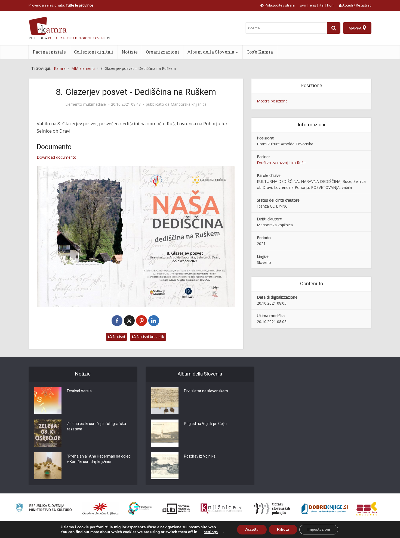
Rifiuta (283, 529)
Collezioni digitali (93, 52)
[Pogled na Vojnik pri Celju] (165, 433)
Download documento (56, 157)
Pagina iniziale (49, 52)
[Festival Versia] (47, 400)
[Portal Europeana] (140, 508)
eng (313, 5)
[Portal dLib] (176, 508)
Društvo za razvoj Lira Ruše (281, 162)
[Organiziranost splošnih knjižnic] (100, 508)
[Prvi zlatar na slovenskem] (165, 400)
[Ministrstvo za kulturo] (43, 508)
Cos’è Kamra (260, 52)
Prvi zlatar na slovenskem (206, 391)
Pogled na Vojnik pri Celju (205, 423)
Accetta (252, 529)
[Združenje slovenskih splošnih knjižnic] (221, 508)
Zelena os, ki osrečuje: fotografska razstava (96, 426)
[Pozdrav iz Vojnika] (165, 465)
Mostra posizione (272, 101)
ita (321, 5)
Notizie (130, 52)
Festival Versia (79, 391)
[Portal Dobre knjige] (324, 508)
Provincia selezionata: (61, 5)
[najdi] (333, 28)
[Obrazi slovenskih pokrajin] (272, 508)
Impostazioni (318, 529)
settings (211, 532)
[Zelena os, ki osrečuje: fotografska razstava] (47, 433)
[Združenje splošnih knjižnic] (366, 508)
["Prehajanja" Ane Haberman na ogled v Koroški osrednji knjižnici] (47, 465)
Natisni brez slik (150, 336)
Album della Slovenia (210, 52)
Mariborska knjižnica (189, 104)
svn (303, 5)
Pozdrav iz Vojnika (200, 456)
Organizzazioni (162, 52)
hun (330, 5)
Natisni (118, 336)
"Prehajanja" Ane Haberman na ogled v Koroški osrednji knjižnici (99, 459)
